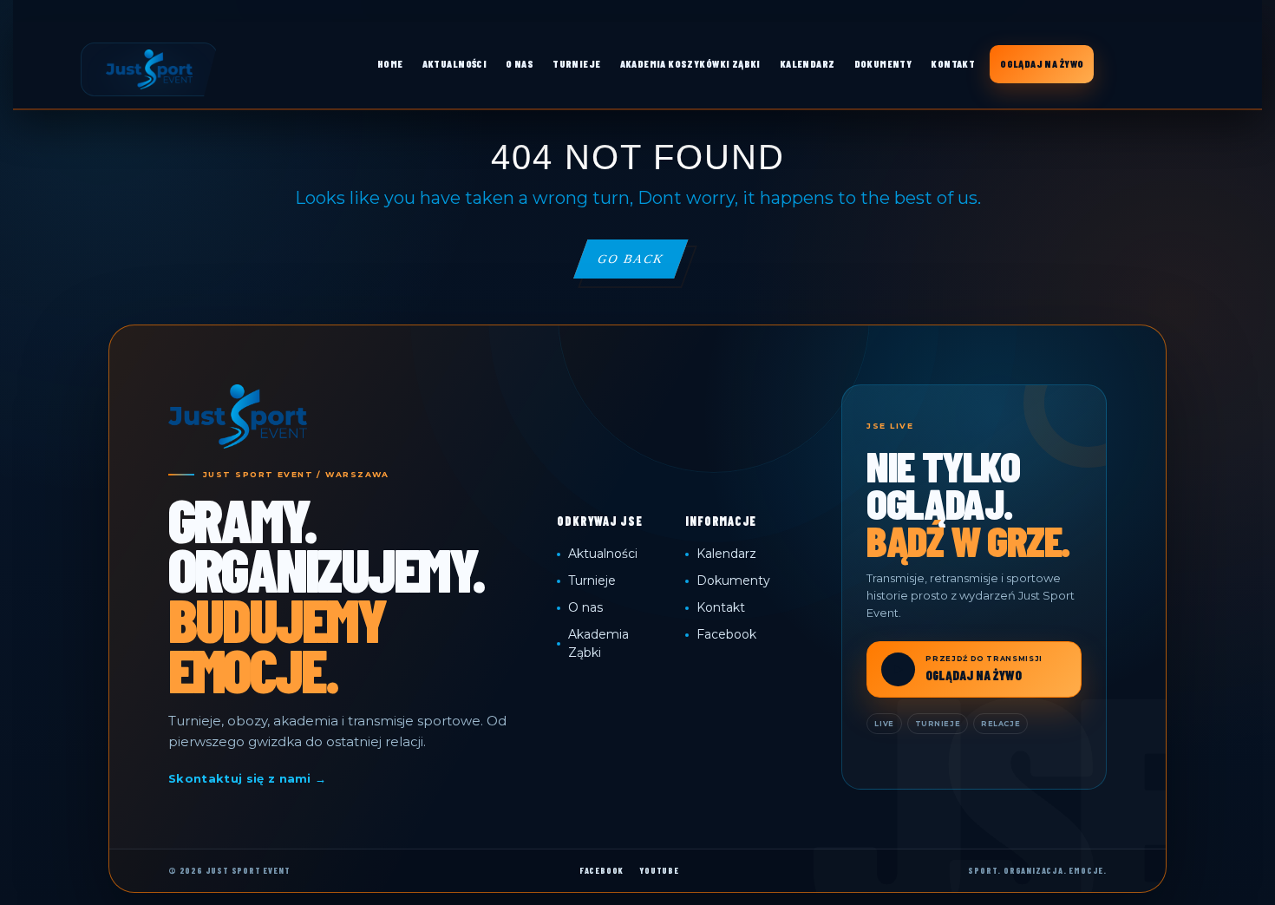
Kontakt (720, 607)
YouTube (659, 870)
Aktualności (603, 553)
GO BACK (642, 265)
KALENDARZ (807, 63)
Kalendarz (726, 553)
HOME (390, 63)
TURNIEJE (576, 63)
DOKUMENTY (883, 63)
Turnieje (592, 580)
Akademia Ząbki (598, 643)
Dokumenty (733, 580)
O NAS (519, 63)
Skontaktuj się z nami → (247, 778)
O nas (585, 607)
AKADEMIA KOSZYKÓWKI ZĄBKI (690, 63)
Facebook (726, 634)
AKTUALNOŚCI (454, 63)
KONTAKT (953, 63)
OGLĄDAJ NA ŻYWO (1041, 63)
